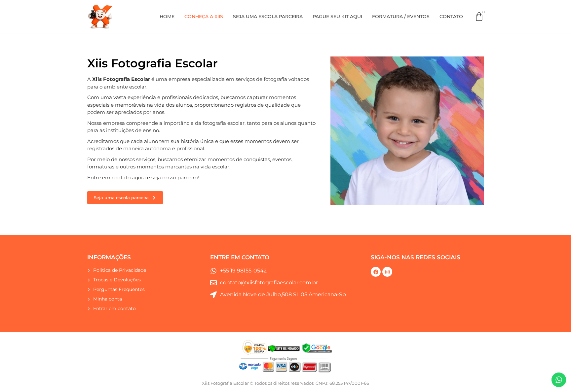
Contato (451, 16)
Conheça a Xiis (203, 16)
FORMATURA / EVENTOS (401, 16)
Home (167, 16)
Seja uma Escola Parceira (268, 16)
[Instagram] (387, 272)
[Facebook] (376, 272)
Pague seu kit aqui (337, 16)
